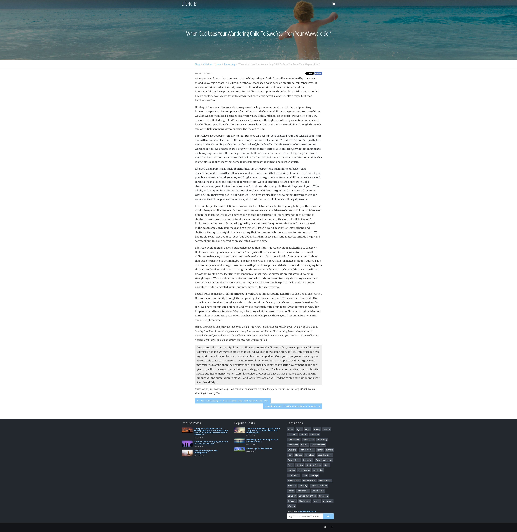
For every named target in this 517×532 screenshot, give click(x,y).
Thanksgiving (304, 501)
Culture (304, 444)
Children (207, 64)
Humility (291, 470)
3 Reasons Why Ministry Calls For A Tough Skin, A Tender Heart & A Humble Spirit (263, 430)
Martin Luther (294, 480)
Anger (307, 429)
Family (320, 449)
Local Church (293, 475)
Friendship (309, 455)
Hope (326, 465)
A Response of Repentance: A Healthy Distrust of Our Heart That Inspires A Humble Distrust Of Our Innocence (211, 431)
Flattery (298, 455)
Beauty (327, 429)
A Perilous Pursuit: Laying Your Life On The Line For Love (211, 442)
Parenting (229, 64)
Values (316, 501)
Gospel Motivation (324, 460)
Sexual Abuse (318, 490)
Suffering (292, 501)
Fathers (329, 449)
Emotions (292, 449)
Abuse (290, 429)
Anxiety (317, 429)
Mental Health (325, 480)
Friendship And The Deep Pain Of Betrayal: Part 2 (262, 440)
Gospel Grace (294, 460)
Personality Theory (319, 485)
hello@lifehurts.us (307, 511)
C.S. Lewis (292, 434)
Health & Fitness (313, 465)
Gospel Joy (307, 460)
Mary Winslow (309, 480)
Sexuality (292, 496)
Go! (328, 516)
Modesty (292, 485)
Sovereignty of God (307, 496)
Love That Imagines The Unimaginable (206, 451)
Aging (299, 429)
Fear (290, 455)
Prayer (291, 490)
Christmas (314, 434)
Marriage (314, 475)
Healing (299, 465)
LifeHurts (189, 3)
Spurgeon (323, 496)
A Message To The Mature (259, 448)
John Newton (304, 470)
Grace (290, 465)
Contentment (293, 439)
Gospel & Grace (324, 455)
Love (218, 64)
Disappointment (318, 444)
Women (291, 506)
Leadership (318, 470)
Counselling (293, 444)
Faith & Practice (307, 449)
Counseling (322, 439)
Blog (197, 64)
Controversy (308, 439)
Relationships (303, 490)
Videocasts (327, 501)
